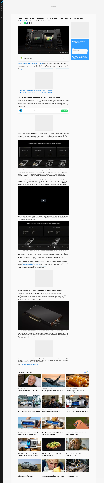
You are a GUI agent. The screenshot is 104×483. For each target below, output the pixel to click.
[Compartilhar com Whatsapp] (25, 23)
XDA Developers (28, 364)
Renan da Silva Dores (24, 20)
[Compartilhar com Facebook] (27, 23)
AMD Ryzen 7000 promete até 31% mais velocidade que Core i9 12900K (36, 92)
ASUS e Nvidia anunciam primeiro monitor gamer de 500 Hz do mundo (36, 90)
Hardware (30, 16)
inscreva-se (80, 53)
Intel (44, 266)
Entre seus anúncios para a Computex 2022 (28, 63)
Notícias (23, 16)
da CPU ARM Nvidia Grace (47, 68)
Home (19, 16)
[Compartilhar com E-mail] (29, 23)
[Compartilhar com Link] (31, 23)
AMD (41, 266)
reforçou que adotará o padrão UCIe (31, 264)
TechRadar (35, 364)
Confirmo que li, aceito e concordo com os (80, 57)
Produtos (26, 16)
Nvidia (41, 63)
